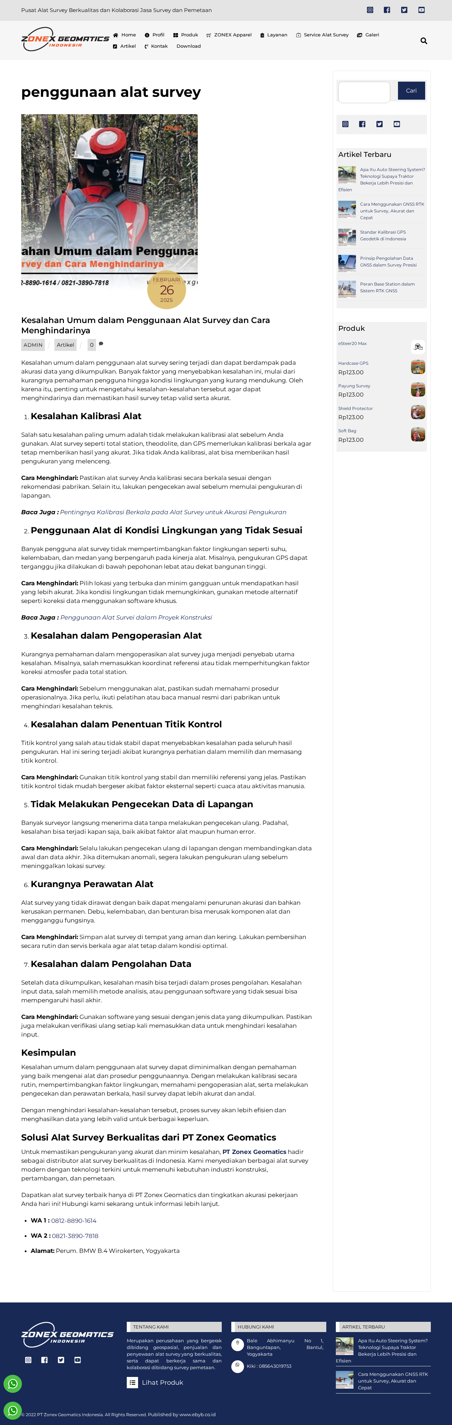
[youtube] (422, 9)
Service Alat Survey (326, 34)
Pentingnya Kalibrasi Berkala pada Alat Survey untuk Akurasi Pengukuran (173, 512)
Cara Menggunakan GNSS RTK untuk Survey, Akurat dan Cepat (392, 210)
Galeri (371, 34)
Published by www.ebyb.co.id (182, 1414)
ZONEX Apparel (232, 34)
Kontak (159, 46)
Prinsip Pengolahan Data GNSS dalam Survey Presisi (388, 262)
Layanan (276, 34)
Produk (189, 34)
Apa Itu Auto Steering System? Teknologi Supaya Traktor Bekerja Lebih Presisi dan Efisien (381, 179)
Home (128, 34)
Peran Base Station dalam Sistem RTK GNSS (387, 287)
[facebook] (387, 9)
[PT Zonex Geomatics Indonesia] (65, 48)
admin (33, 345)
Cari (411, 90)
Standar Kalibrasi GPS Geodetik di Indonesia (383, 235)
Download (189, 46)
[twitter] (405, 9)
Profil (158, 34)
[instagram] (370, 9)
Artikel (127, 46)
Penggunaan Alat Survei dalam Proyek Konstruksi (136, 617)
